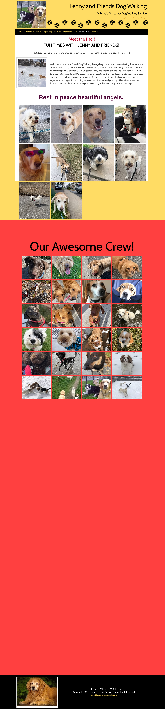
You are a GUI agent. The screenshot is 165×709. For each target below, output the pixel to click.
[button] (34, 124)
